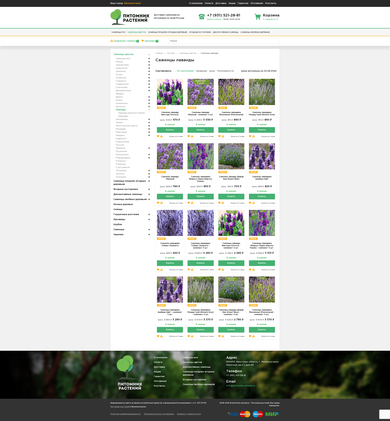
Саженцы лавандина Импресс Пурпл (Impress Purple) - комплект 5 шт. (262, 246)
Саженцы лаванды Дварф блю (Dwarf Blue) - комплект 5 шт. (231, 312)
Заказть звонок (214, 19)
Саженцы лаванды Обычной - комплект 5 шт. (200, 114)
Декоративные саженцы (197, 367)
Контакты (270, 3)
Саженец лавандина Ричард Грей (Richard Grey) (262, 114)
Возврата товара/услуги (189, 414)
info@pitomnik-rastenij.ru (240, 386)
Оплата (209, 3)
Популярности (225, 71)
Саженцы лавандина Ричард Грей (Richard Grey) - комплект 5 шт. (201, 312)
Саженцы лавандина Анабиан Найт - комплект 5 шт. (170, 312)
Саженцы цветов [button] (137, 32)
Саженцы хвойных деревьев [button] (255, 32)
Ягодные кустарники (194, 380)
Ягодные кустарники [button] (200, 32)
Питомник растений (119, 407)
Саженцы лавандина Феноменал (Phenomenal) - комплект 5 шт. (262, 312)
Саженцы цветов (192, 362)
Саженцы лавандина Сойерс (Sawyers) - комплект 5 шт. (200, 246)
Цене (212, 71)
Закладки (151, 41)
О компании (196, 3)
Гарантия (243, 3)
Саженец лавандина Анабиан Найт (261, 178)
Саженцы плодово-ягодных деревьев (198, 373)
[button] (272, 31)
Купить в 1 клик (176, 136)
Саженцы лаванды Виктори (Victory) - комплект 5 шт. (231, 246)
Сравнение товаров (125, 41)
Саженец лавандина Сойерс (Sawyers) (170, 244)
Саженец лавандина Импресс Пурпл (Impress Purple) (200, 179)
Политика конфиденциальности (125, 414)
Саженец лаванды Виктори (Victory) (170, 114)
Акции (232, 3)
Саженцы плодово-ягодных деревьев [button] (167, 32)
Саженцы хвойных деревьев (199, 384)
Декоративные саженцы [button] (225, 32)
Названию (201, 71)
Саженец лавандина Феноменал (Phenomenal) (231, 114)
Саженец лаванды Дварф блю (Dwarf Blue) (231, 178)
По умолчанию (185, 71)
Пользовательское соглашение (159, 414)
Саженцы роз (190, 358)
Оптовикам (256, 3)
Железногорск (132, 3)
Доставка (220, 3)
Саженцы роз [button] (118, 32)
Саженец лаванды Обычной (170, 178)
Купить (170, 130)
